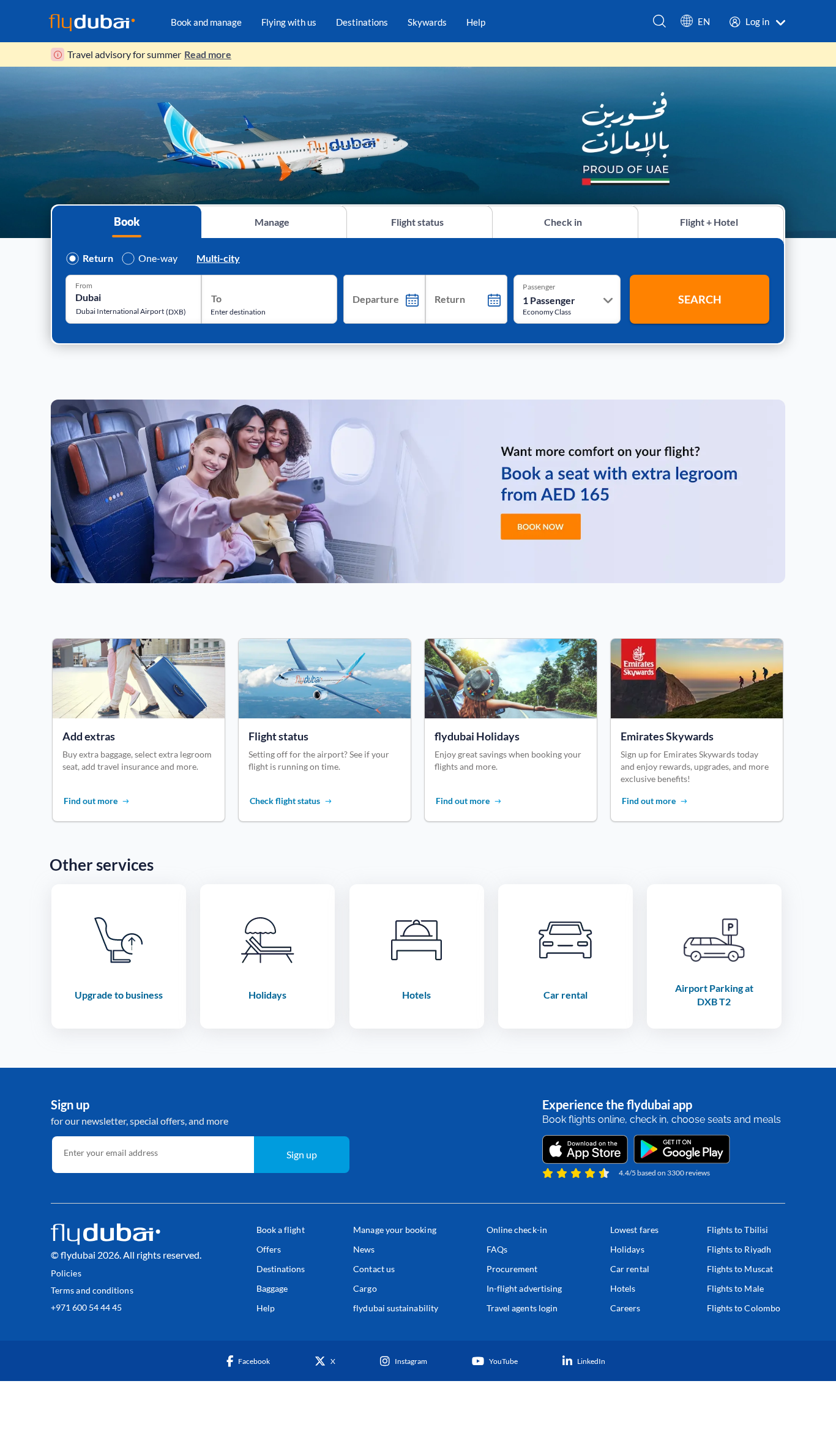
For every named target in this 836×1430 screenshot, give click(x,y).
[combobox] (124, 297)
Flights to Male (735, 1288)
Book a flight (280, 1229)
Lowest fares (634, 1229)
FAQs (497, 1249)
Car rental (629, 1269)
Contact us (374, 1269)
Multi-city (218, 258)
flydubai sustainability (395, 1308)
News (364, 1249)
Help (265, 1308)
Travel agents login (522, 1308)
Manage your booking (394, 1229)
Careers (625, 1308)
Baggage (272, 1288)
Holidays (627, 1249)
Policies (66, 1273)
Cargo (364, 1288)
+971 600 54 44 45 (86, 1307)
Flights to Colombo (743, 1308)
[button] (695, 24)
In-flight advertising (524, 1288)
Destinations (280, 1269)
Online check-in (517, 1229)
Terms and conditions (92, 1290)
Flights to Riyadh (739, 1249)
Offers (268, 1249)
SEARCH (700, 299)
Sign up (301, 1154)
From (83, 285)
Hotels (622, 1288)
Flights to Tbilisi (737, 1229)
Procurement (512, 1269)
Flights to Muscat (740, 1269)
